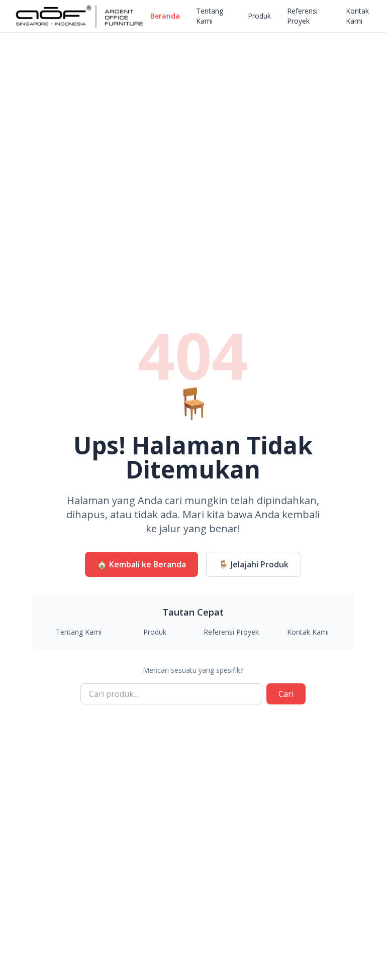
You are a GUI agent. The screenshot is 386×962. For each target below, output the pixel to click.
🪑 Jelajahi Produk (253, 564)
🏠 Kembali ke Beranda (141, 564)
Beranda (165, 16)
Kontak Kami (357, 16)
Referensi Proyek (302, 16)
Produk (259, 16)
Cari (286, 693)
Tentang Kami (209, 16)
